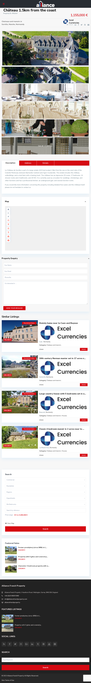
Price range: (9, 515)
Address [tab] (28, 163)
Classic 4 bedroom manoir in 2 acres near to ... (61, 429)
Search (45, 529)
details (84, 349)
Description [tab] (10, 163)
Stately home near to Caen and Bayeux (58, 323)
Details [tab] (45, 163)
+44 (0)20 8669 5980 (12, 596)
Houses (64, 416)
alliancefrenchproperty (12, 602)
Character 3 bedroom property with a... (33, 566)
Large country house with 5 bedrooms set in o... (62, 393)
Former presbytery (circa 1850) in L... (32, 547)
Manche (12, 24)
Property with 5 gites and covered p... (33, 557)
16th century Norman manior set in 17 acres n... (62, 358)
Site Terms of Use (8, 680)
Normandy (20, 24)
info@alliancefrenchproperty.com (16, 599)
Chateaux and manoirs (11, 21)
